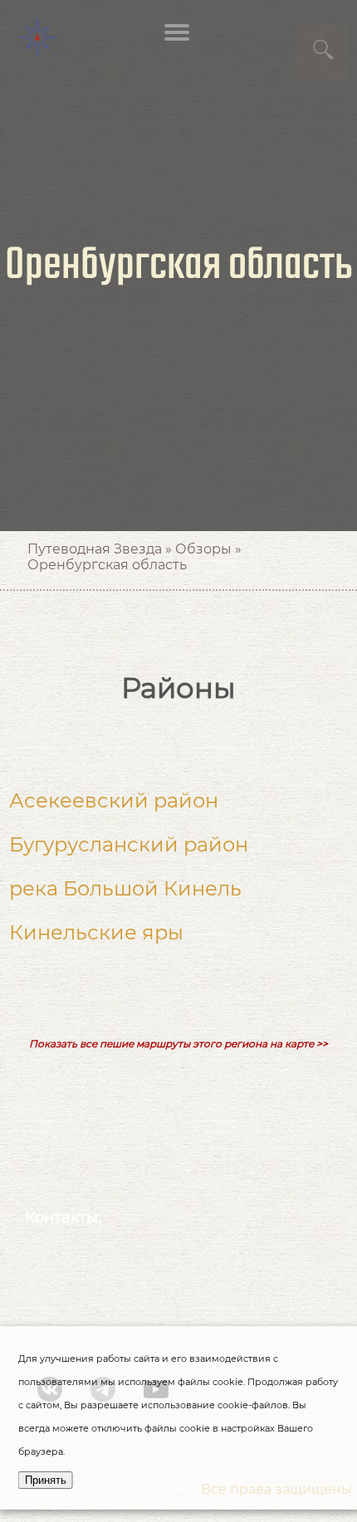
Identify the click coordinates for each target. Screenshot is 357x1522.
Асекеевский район (113, 800)
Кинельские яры (96, 932)
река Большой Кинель (125, 888)
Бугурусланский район (128, 844)
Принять (45, 1480)
